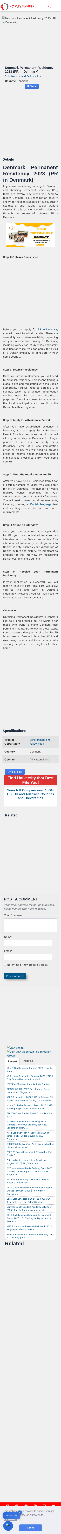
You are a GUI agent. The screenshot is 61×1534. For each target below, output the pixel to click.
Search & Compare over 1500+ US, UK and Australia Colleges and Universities (30, 794)
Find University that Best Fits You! (30, 780)
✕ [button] (20, 1512)
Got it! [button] (30, 1527)
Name (8, 936)
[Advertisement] (30, 124)
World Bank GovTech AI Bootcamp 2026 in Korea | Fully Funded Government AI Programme (28, 1135)
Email (8, 950)
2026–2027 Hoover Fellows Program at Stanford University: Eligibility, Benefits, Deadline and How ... (27, 1124)
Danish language (41, 504)
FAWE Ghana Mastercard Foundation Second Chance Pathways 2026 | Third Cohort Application (29, 1190)
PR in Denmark (47, 329)
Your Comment (13, 915)
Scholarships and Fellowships (23, 76)
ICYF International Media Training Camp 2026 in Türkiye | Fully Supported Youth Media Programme (29, 1171)
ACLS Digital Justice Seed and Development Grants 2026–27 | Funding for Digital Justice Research (29, 1218)
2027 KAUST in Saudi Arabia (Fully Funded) (28, 1084)
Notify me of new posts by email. (27, 964)
